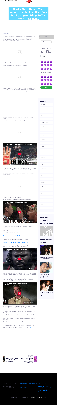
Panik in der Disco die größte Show (44, 389)
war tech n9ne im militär (42, 385)
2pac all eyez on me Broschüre (43, 386)
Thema (25, 387)
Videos (25, 383)
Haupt (6, 0)
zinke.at (27, 397)
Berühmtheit (10, 0)
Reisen (13, 1)
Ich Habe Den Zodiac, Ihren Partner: (46, 73)
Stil (20, 386)
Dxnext (29, 386)
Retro (34, 386)
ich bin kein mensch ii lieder (43, 383)
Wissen (46, 87)
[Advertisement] (20, 101)
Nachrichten (30, 383)
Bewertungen (35, 383)
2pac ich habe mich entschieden (11, 235)
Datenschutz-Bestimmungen (35, 397)
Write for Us (43, 397)
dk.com (29, 327)
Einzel (16, 1)
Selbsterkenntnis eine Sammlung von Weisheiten (16, 242)
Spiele (21, 387)
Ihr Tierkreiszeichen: (46, 58)
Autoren (15, 0)
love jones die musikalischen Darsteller (45, 387)
